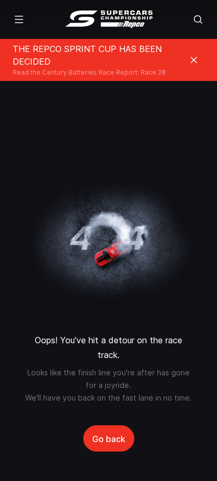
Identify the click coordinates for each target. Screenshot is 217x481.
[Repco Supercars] (109, 19)
